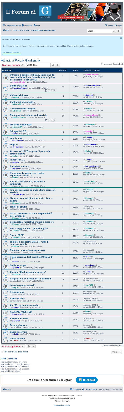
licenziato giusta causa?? (23, 285)
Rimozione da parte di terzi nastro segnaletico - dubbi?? (27, 174)
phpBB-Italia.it (69, 398)
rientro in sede (17, 298)
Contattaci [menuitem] (77, 389)
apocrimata (17, 268)
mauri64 (88, 131)
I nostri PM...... (17, 160)
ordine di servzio (18, 207)
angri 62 (14, 144)
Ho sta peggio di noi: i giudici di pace (29, 228)
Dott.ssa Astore (92, 166)
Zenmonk (16, 203)
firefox (15, 156)
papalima (16, 321)
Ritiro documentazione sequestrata (27, 250)
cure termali (16, 138)
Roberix (15, 97)
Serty (14, 134)
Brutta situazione (18, 86)
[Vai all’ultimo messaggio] (99, 75)
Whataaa (16, 169)
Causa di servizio (18, 332)
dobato (88, 272)
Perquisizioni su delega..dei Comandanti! (31, 278)
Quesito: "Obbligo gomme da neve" (28, 272)
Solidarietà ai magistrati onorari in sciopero (32, 222)
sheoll (15, 262)
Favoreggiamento (18, 325)
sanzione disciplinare (20, 124)
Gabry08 (89, 95)
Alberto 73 (16, 104)
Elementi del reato (19, 318)
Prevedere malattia (19, 166)
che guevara (17, 140)
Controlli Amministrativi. (22, 102)
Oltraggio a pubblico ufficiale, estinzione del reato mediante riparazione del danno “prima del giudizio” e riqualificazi (32, 77)
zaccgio (15, 162)
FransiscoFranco (19, 88)
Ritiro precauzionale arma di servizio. (29, 115)
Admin (15, 341)
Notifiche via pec (18, 265)
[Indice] (62, 12)
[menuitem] (26, 25)
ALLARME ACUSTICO (21, 312)
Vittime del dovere (19, 95)
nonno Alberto (18, 82)
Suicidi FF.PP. (17, 235)
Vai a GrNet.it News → (12, 52)
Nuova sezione (17, 338)
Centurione (90, 181)
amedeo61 (16, 274)
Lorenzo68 (16, 314)
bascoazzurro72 (19, 117)
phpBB (52, 395)
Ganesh (88, 138)
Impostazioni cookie (62, 405)
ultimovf (16, 307)
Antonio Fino (18, 195)
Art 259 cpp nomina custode (24, 305)
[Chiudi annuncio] (121, 38)
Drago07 (89, 108)
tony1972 (16, 288)
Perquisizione (17, 292)
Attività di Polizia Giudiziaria (20, 60)
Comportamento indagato (23, 108)
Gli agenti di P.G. (18, 131)
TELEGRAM (89, 379)
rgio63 (15, 334)
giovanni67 (17, 127)
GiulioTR (89, 190)
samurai (15, 246)
